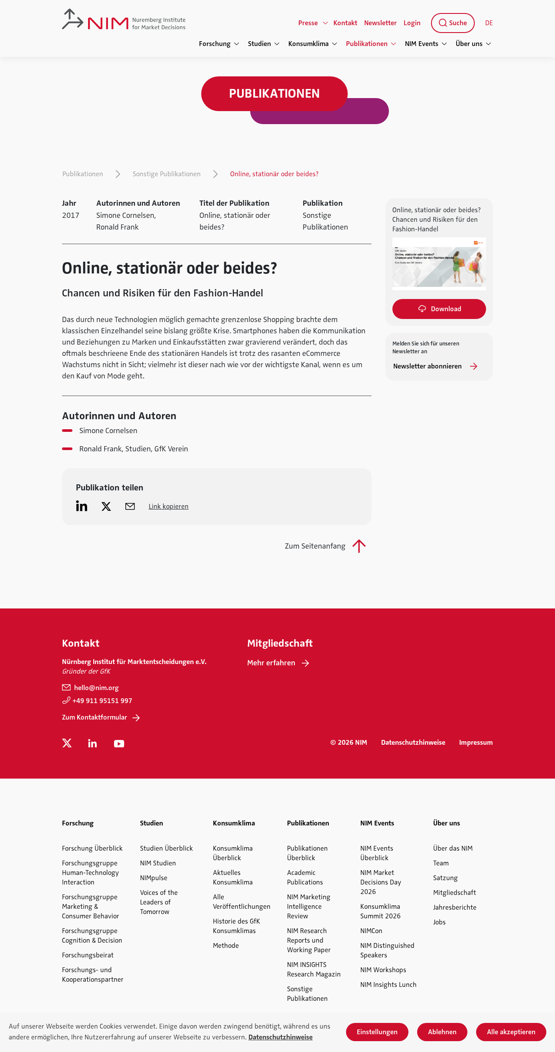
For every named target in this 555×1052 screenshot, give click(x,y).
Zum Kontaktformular (94, 717)
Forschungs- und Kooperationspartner (93, 975)
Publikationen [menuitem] (367, 43)
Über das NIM (453, 848)
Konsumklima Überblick (233, 853)
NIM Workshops (383, 970)
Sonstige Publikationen (167, 174)
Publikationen (82, 174)
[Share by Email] (130, 506)
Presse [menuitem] (308, 23)
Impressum (476, 742)
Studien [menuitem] (259, 43)
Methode (226, 945)
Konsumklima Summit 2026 (380, 911)
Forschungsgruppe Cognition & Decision (92, 936)
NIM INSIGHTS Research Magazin (314, 969)
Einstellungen (377, 1032)
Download (446, 309)
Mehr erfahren (271, 662)
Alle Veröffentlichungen (242, 902)
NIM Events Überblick (376, 853)
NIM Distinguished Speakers (387, 950)
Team (441, 863)
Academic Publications (305, 877)
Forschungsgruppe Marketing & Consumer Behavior (90, 906)
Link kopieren (169, 506)
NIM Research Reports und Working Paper (309, 940)
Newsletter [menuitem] (380, 23)
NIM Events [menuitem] (421, 43)
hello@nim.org (95, 688)
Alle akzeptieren (511, 1032)
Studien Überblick (166, 848)
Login (412, 23)
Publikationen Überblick (307, 853)
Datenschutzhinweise (413, 742)
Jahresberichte (455, 907)
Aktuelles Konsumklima (233, 877)
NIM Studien (158, 863)
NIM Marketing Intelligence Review (308, 906)
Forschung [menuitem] (215, 43)
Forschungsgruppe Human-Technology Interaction (90, 873)
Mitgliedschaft (454, 892)
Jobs (439, 922)
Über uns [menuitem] (469, 43)
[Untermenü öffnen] (325, 23)
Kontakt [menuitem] (345, 23)
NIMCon (371, 931)
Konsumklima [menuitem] (308, 43)
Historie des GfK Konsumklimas (236, 926)
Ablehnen (442, 1032)
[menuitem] (451, 23)
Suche (457, 23)
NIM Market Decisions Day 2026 (380, 882)
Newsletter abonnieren (428, 366)
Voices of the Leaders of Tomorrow (159, 902)
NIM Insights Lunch (388, 984)
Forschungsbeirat (88, 955)
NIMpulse (153, 878)
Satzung (445, 878)
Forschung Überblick (92, 848)
